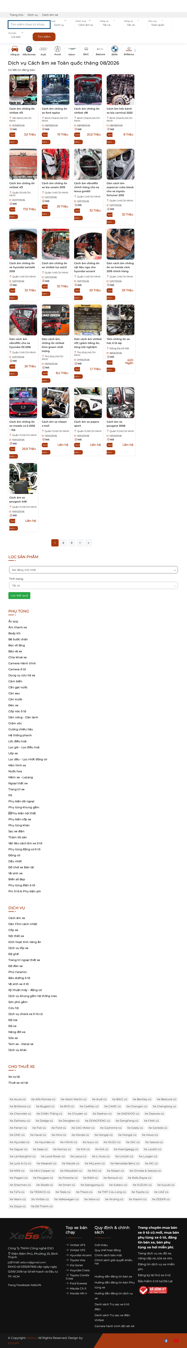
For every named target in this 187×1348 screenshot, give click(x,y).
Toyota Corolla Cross (77, 1276)
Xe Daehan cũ (102, 1113)
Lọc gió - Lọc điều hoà (23, 747)
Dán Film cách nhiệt (22, 924)
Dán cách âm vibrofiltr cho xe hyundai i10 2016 (20, 343)
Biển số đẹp (16, 879)
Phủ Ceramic (17, 972)
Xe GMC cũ (17, 1135)
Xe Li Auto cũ (101, 1156)
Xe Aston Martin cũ (74, 1099)
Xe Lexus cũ (78, 1156)
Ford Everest (78, 1283)
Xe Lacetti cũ (152, 1149)
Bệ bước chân (18, 639)
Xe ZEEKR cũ (161, 1199)
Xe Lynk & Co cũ (20, 1163)
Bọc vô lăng (16, 645)
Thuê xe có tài (18, 1082)
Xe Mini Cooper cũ (42, 1170)
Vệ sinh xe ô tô (18, 984)
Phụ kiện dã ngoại (21, 801)
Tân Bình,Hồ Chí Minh (20, 119)
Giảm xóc (15, 723)
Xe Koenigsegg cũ (126, 1149)
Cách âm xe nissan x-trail (54, 423)
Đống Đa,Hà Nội (119, 348)
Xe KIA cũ (83, 1149)
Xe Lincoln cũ (124, 1156)
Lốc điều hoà (17, 741)
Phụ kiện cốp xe (19, 819)
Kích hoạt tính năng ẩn (24, 942)
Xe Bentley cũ (142, 1099)
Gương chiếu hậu (20, 729)
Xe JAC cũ (133, 1142)
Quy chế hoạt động (108, 1250)
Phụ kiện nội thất (22, 813)
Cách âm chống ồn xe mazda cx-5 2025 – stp (22, 425)
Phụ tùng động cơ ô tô (24, 849)
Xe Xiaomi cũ (137, 1199)
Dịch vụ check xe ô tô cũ (25, 1014)
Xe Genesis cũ (157, 1127)
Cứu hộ (13, 1008)
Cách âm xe (16, 918)
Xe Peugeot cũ (43, 1177)
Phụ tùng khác (19, 825)
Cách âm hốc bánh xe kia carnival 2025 (120, 110)
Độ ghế (13, 954)
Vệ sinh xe (15, 873)
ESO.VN (13, 1343)
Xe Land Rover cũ (53, 1156)
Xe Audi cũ (99, 1099)
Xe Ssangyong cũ (92, 1185)
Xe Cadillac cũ (89, 1106)
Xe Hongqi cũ (103, 1135)
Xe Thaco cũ (84, 1192)
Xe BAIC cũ (119, 1099)
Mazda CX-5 (77, 1288)
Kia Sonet (76, 1265)
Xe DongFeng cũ (127, 1120)
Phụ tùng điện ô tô (21, 885)
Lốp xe (13, 753)
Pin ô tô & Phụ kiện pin (24, 891)
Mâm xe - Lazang (20, 777)
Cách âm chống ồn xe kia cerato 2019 (54, 185)
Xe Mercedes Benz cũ (124, 1163)
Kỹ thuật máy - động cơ (25, 990)
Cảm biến (15, 681)
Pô (10, 795)
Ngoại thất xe (18, 783)
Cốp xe (13, 930)
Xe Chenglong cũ (164, 1106)
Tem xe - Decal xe (20, 1044)
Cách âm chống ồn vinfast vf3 (22, 110)
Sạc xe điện (16, 831)
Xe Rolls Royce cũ (139, 1177)
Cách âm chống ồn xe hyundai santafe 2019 (22, 267)
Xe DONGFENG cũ (97, 1120)
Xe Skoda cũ (44, 1185)
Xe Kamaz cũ (62, 1149)
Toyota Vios (77, 1260)
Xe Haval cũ (38, 1135)
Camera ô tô (17, 669)
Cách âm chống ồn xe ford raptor (54, 110)
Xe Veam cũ (18, 1199)
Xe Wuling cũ (114, 1199)
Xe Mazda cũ (70, 1163)
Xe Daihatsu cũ (20, 1120)
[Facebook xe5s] (165, 1340)
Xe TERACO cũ (40, 1192)
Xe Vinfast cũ (40, 1199)
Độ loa (12, 1020)
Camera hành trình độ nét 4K (115, 1326)
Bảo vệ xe (15, 651)
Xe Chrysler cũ (77, 1113)
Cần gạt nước (18, 687)
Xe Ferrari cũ (18, 1127)
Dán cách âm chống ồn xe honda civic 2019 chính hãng (120, 267)
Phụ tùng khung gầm (23, 807)
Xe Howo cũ (150, 1135)
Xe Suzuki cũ (166, 1185)
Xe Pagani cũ (19, 1177)
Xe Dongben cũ (68, 1120)
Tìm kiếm (44, 36)
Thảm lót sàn (17, 837)
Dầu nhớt (15, 861)
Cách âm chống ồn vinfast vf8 (87, 110)
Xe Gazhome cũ (111, 1127)
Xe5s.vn (32, 1338)
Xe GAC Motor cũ (83, 1127)
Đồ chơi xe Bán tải (21, 867)
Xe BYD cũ (67, 1106)
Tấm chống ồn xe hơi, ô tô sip (118, 341)
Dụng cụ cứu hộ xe (21, 675)
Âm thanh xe (17, 627)
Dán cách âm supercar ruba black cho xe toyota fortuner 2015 (120, 189)
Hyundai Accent (80, 1255)
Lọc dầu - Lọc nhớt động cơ (27, 759)
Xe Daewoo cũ (154, 1113)
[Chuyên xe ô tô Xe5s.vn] (31, 1235)
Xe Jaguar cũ (18, 1149)
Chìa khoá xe (17, 657)
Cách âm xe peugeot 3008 (116, 423)
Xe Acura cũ (18, 1099)
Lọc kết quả (19, 595)
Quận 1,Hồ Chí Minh (56, 192)
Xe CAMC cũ (112, 1106)
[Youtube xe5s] (175, 1340)
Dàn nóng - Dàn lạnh (23, 717)
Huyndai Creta (79, 1270)
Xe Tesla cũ (63, 1192)
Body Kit (14, 633)
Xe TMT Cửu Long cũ (112, 1192)
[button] (62, 25)
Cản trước (15, 699)
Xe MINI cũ (17, 1170)
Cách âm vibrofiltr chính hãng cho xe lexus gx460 (86, 187)
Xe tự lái (14, 1076)
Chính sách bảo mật (108, 1255)
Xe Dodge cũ (44, 1120)
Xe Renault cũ (112, 1177)
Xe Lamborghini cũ (23, 1156)
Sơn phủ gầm (18, 1002)
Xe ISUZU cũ (112, 1142)
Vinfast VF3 (77, 1245)
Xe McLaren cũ (95, 1163)
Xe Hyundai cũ (19, 1142)
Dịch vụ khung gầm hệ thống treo (32, 996)
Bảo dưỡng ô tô (19, 978)
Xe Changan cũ (136, 1106)
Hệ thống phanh (20, 735)
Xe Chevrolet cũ (20, 1113)
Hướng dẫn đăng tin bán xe (113, 1276)
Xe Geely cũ (135, 1127)
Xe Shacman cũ (20, 1185)
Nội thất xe (16, 936)
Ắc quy (13, 621)
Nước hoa (15, 771)
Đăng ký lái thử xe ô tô (154, 1275)
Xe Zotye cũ (18, 1206)
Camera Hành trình (22, 663)
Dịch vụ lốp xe (18, 948)
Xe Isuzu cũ (90, 1142)
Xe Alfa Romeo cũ (43, 1099)
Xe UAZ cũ (161, 1192)
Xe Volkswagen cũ (66, 1199)
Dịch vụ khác (17, 1050)
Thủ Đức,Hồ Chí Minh (52, 357)
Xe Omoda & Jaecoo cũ (145, 1170)
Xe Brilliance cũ (20, 1106)
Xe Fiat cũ (39, 1127)
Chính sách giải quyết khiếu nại (113, 1261)
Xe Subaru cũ (118, 1185)
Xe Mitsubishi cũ (71, 1170)
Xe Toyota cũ (140, 1192)
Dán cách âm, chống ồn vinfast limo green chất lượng (53, 345)
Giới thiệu (101, 1245)
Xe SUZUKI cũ (142, 1185)
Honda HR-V (78, 1293)
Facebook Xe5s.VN (29, 1285)
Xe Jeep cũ (40, 1149)
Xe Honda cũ (80, 1135)
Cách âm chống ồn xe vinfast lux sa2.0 (54, 265)
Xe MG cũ (151, 1163)
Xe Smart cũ (66, 1185)
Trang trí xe (16, 789)
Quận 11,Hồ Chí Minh (24, 435)
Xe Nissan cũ (115, 1170)
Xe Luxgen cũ (148, 1156)
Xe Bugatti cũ (45, 1106)
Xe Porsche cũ (68, 1177)
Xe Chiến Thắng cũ (49, 1113)
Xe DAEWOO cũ (128, 1113)
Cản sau (14, 693)
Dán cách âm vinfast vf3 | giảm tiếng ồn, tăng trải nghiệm (88, 343)
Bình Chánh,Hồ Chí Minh (55, 119)
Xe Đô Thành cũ (42, 1206)
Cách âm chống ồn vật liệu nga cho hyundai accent (87, 267)
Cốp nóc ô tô (17, 711)
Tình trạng (16, 578)
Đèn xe (13, 705)
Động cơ (14, 855)
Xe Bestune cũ (166, 1099)
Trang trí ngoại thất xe (24, 960)
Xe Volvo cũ (92, 1199)
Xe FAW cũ (151, 1120)
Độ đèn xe (15, 966)
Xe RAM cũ (90, 1177)
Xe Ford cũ (58, 1127)
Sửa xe (13, 1038)
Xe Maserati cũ (46, 1163)
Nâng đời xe (16, 1032)
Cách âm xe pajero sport (86, 423)
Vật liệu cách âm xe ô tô (25, 843)
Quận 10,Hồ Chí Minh (20, 194)
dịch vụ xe (154, 1253)
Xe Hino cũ (58, 1135)
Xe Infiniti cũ (68, 1142)
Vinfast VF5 (77, 1250)
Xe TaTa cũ (17, 1192)
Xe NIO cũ (94, 1170)
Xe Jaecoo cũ (154, 1142)
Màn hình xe (17, 765)
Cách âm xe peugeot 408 (18, 499)
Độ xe (12, 1026)
